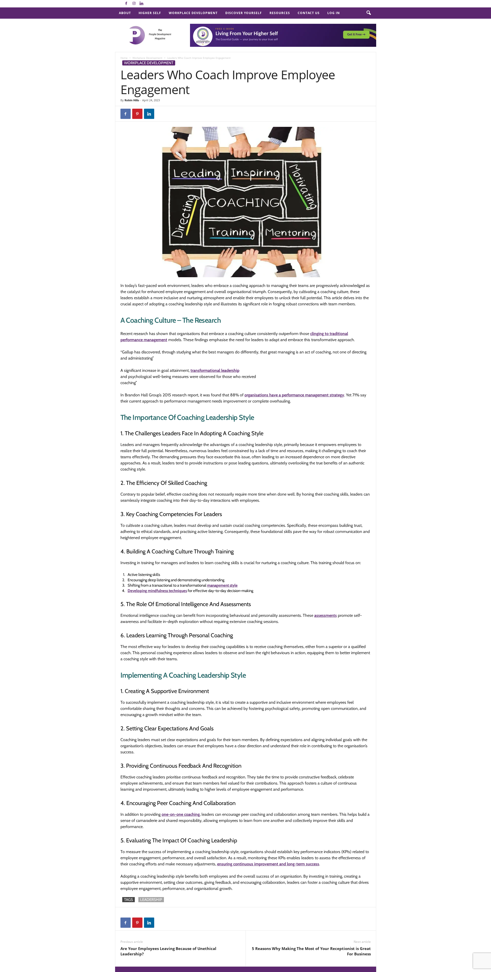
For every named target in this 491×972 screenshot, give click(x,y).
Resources (280, 13)
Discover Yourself (243, 13)
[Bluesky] (149, 3)
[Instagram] (134, 3)
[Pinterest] (137, 114)
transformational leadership (215, 370)
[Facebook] (126, 3)
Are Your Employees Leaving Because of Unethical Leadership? (168, 951)
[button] (368, 13)
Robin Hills (132, 100)
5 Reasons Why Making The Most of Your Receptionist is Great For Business (311, 951)
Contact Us (309, 13)
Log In (333, 13)
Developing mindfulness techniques (157, 590)
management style (222, 585)
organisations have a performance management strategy (294, 395)
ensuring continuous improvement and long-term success (268, 864)
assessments (325, 615)
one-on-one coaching (181, 814)
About (125, 13)
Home (124, 58)
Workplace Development (193, 13)
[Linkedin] (142, 3)
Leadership (151, 899)
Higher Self (150, 13)
